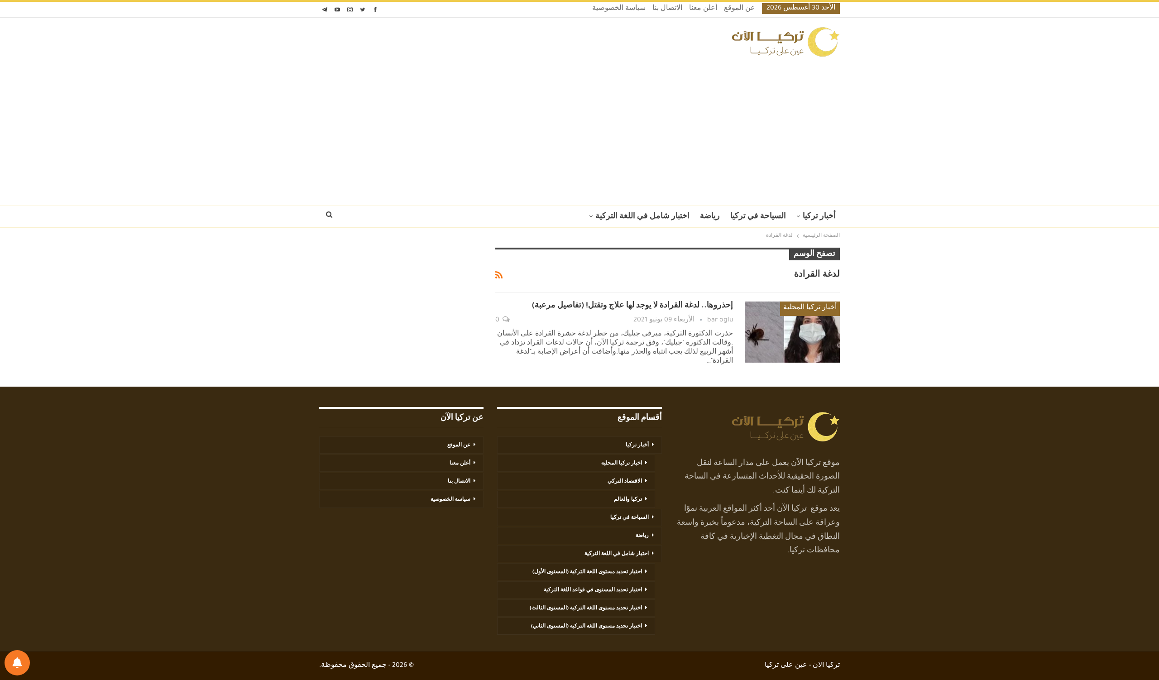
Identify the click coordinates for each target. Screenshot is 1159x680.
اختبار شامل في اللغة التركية (642, 217)
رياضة (710, 217)
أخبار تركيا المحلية (810, 308)
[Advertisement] (579, 128)
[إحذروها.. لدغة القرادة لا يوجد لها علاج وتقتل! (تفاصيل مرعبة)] (792, 332)
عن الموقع (739, 9)
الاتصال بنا (667, 9)
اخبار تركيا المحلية (621, 463)
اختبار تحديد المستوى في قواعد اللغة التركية (593, 590)
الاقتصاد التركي (625, 481)
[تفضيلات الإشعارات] (17, 662)
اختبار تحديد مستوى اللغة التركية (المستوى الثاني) (586, 626)
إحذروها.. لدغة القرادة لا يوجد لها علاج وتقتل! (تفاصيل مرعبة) (632, 306)
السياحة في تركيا (758, 217)
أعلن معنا (703, 9)
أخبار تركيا (819, 217)
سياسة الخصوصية (619, 9)
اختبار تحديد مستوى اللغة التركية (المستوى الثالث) (586, 608)
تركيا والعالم (628, 500)
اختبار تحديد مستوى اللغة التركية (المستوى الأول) (587, 572)
